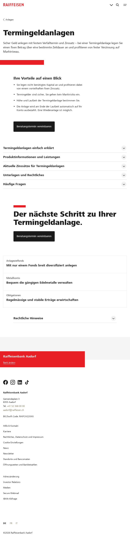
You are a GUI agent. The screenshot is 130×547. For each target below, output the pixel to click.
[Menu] (125, 5)
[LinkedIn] (19, 382)
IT (16, 523)
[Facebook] (5, 382)
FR (11, 523)
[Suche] (117, 5)
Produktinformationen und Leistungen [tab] (31, 157)
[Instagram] (12, 382)
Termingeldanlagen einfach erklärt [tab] (29, 148)
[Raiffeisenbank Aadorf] (13, 5)
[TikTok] (27, 382)
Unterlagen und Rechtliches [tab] (23, 175)
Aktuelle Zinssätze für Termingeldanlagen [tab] (33, 166)
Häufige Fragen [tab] (14, 184)
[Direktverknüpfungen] (111, 5)
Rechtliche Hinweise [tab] (28, 318)
